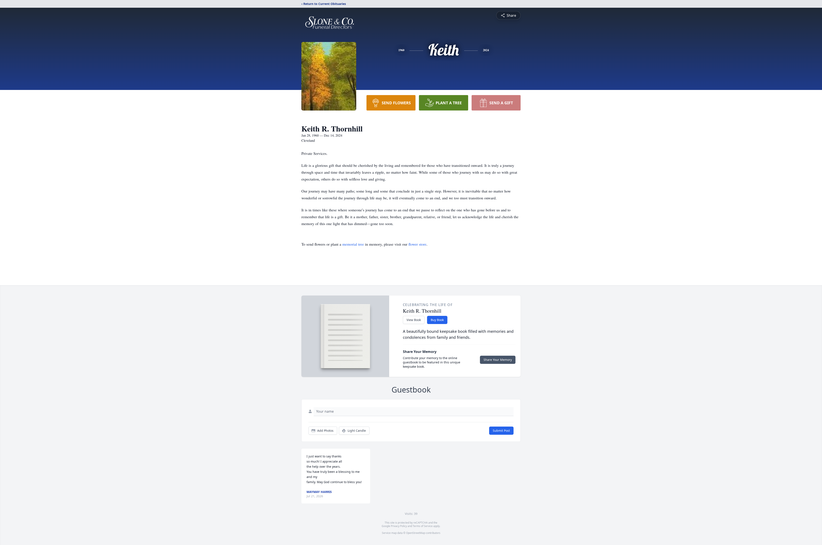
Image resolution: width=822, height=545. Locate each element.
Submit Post (501, 431)
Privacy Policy (399, 526)
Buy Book (437, 320)
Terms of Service (423, 526)
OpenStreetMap (415, 533)
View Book (414, 320)
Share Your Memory (498, 360)
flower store (417, 244)
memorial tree (353, 244)
